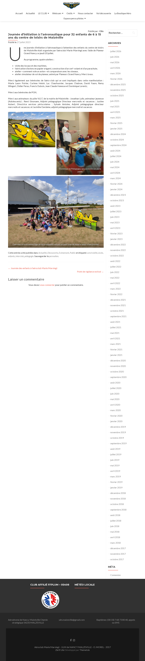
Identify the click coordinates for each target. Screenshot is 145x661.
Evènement (64, 252)
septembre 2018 (118, 509)
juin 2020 (114, 393)
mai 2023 (114, 222)
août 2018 (115, 515)
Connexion (115, 575)
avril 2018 (115, 537)
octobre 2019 (117, 437)
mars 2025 (115, 117)
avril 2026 (115, 67)
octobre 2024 (117, 139)
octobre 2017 (117, 559)
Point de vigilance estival (90, 271)
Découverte (52, 252)
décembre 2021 (118, 299)
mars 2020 (115, 410)
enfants (11, 256)
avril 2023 (115, 228)
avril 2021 (115, 338)
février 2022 (116, 294)
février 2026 (116, 78)
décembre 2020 (118, 360)
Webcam (56, 13)
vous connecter (47, 284)
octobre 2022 (117, 255)
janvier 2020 (116, 421)
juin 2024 (114, 161)
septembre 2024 (118, 145)
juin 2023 (114, 217)
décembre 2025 (118, 84)
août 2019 (115, 448)
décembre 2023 (118, 194)
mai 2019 (114, 465)
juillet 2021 (115, 327)
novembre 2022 (118, 250)
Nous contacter (85, 13)
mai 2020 (114, 399)
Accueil (19, 13)
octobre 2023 (117, 200)
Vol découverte (103, 13)
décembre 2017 (118, 548)
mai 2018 (114, 531)
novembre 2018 (118, 498)
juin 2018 (114, 526)
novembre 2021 (118, 305)
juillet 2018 (115, 520)
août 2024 (115, 150)
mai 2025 (114, 106)
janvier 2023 (116, 239)
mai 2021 (114, 332)
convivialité (92, 252)
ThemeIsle (84, 650)
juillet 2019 (115, 454)
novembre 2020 (118, 366)
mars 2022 (115, 288)
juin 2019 (114, 460)
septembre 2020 (118, 377)
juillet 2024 (115, 156)
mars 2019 (115, 476)
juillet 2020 (115, 388)
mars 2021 (115, 344)
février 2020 (116, 415)
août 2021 (115, 321)
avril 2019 (115, 471)
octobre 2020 (117, 371)
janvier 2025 (116, 128)
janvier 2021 (116, 355)
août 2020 (115, 382)
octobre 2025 (117, 95)
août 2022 (115, 261)
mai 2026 (114, 62)
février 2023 (116, 233)
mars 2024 (115, 178)
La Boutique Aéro (122, 13)
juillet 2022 (115, 266)
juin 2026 (114, 56)
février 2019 (116, 482)
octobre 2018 (117, 504)
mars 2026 (115, 73)
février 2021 (116, 349)
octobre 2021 (117, 310)
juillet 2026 (115, 51)
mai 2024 (114, 167)
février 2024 (116, 183)
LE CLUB (42, 13)
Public (72, 252)
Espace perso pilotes (74, 18)
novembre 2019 (118, 432)
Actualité (30, 13)
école (100, 252)
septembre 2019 (118, 443)
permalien (53, 256)
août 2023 (115, 205)
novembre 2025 (118, 90)
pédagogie (29, 256)
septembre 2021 (118, 316)
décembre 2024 (118, 134)
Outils (69, 13)
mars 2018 (115, 542)
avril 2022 (115, 283)
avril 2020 (115, 404)
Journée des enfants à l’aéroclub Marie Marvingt (32, 268)
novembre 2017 (118, 553)
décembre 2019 (118, 426)
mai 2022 (114, 277)
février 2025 (116, 123)
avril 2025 (115, 112)
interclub (20, 256)
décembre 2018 (118, 493)
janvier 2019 (116, 487)
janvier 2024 (116, 189)
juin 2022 (114, 272)
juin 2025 (114, 101)
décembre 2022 (118, 244)
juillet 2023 (115, 211)
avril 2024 (115, 172)
